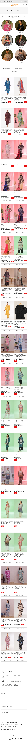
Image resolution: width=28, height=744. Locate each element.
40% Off (7, 62)
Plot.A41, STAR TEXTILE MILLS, (9, 722)
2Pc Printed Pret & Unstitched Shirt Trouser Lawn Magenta (7, 587)
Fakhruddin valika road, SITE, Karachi (13, 724)
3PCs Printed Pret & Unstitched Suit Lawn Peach (6, 162)
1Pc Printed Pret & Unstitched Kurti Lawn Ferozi (6, 421)
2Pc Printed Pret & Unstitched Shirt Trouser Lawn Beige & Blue (20, 355)
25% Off (7, 47)
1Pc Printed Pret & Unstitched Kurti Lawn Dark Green (19, 455)
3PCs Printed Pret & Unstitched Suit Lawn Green (19, 130)
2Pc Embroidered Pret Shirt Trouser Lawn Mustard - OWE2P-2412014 (7, 322)
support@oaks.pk (10, 729)
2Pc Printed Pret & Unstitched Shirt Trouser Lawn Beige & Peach (7, 521)
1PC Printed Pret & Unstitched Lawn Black (19, 257)
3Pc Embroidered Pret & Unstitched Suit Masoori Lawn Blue (20, 98)
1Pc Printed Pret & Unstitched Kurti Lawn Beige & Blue (19, 388)
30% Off (21, 47)
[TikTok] (15, 739)
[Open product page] (7, 25)
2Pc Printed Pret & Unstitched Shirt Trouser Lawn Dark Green (7, 455)
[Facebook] (7, 739)
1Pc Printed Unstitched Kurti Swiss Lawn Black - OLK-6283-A (20, 620)
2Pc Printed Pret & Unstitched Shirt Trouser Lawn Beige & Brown (20, 488)
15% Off (7, 32)
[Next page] (23, 664)
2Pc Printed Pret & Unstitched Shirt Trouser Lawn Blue (7, 620)
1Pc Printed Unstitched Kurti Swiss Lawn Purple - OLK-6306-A (7, 653)
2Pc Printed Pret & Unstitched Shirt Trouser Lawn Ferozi (7, 388)
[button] (1, 5)
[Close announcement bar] (27, 1)
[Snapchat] (18, 739)
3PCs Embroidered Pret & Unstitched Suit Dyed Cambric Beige (20, 289)
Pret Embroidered (6, 68)
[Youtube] (21, 739)
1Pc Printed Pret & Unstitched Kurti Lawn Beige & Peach (19, 554)
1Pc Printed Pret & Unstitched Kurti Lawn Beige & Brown (6, 554)
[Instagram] (10, 739)
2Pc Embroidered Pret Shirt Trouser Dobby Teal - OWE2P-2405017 (7, 98)
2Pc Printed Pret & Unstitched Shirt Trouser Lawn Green (20, 587)
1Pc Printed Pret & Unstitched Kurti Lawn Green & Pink (19, 421)
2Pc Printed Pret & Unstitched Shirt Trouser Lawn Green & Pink (7, 355)
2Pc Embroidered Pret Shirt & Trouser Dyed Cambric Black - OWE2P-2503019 (20, 323)
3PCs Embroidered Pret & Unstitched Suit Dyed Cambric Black (7, 289)
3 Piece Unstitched (18, 68)
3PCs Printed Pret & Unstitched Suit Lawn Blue (20, 225)
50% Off (21, 62)
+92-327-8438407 (11, 727)
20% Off (21, 32)
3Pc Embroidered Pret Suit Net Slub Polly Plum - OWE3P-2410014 (7, 130)
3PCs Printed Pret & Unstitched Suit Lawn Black (19, 162)
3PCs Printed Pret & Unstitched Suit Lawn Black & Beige (19, 194)
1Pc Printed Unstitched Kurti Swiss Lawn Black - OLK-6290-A (20, 653)
